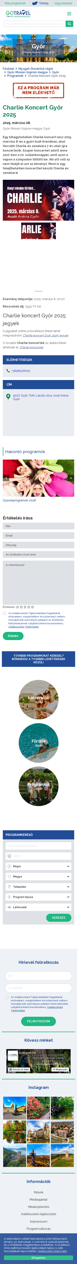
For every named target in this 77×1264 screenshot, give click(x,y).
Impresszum (38, 1221)
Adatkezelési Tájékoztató (23, 626)
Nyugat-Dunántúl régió (36, 68)
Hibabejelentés (38, 1207)
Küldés (13, 636)
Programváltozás (39, 1229)
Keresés (58, 918)
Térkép (44, 3)
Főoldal (8, 68)
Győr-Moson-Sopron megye (27, 72)
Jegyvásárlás (63, 3)
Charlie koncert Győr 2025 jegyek (45, 335)
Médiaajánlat (38, 1199)
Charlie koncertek (31, 347)
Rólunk (38, 1192)
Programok (15, 76)
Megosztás (61, 1069)
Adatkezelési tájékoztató (38, 1214)
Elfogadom (38, 1257)
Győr (55, 72)
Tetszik (21, 1069)
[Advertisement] (38, 267)
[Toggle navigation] (69, 13)
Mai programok (15, 3)
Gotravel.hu (27, 1053)
